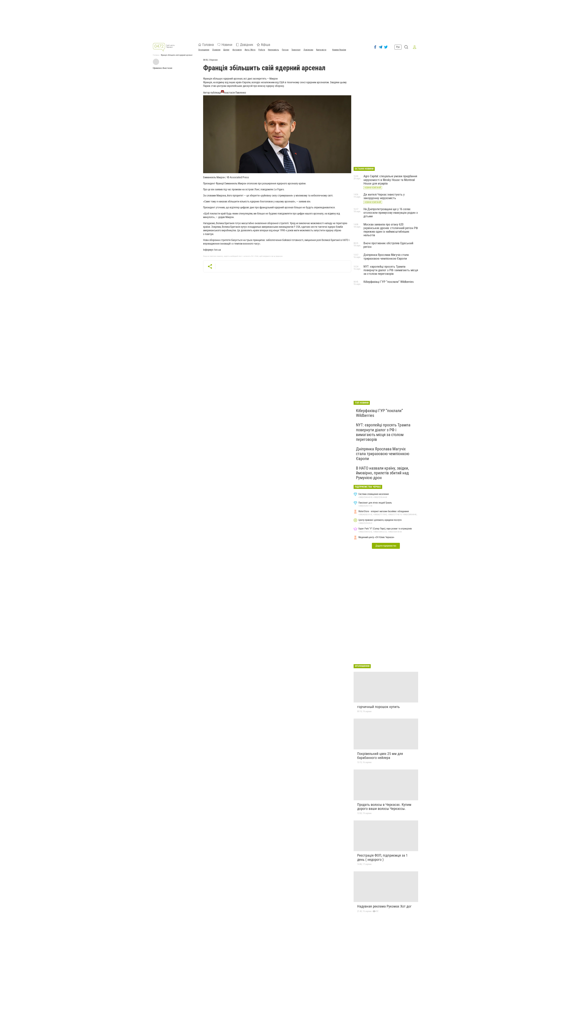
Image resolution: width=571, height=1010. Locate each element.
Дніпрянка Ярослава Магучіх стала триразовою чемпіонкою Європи (386, 256)
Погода (285, 50)
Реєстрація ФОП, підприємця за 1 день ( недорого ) (382, 857)
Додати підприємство (385, 545)
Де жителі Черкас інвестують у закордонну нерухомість (384, 196)
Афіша (265, 44)
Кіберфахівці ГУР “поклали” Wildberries (388, 282)
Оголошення (203, 50)
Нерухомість (273, 50)
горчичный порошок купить (378, 707)
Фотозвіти (237, 50)
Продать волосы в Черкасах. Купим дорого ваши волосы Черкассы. (384, 807)
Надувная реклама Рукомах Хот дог (384, 906)
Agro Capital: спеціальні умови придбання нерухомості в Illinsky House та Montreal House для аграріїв (390, 179)
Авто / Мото (250, 50)
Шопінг (226, 50)
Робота (261, 50)
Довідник (246, 44)
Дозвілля (216, 50)
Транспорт (296, 50)
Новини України (339, 50)
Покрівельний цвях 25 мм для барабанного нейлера (380, 756)
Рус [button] (398, 47)
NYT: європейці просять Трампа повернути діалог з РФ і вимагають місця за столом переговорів (390, 270)
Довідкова (308, 50)
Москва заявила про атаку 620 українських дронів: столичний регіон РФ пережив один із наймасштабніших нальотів (390, 230)
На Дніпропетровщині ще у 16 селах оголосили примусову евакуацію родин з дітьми (390, 212)
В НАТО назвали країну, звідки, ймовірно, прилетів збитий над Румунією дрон (382, 473)
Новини (227, 44)
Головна (208, 44)
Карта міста (321, 50)
